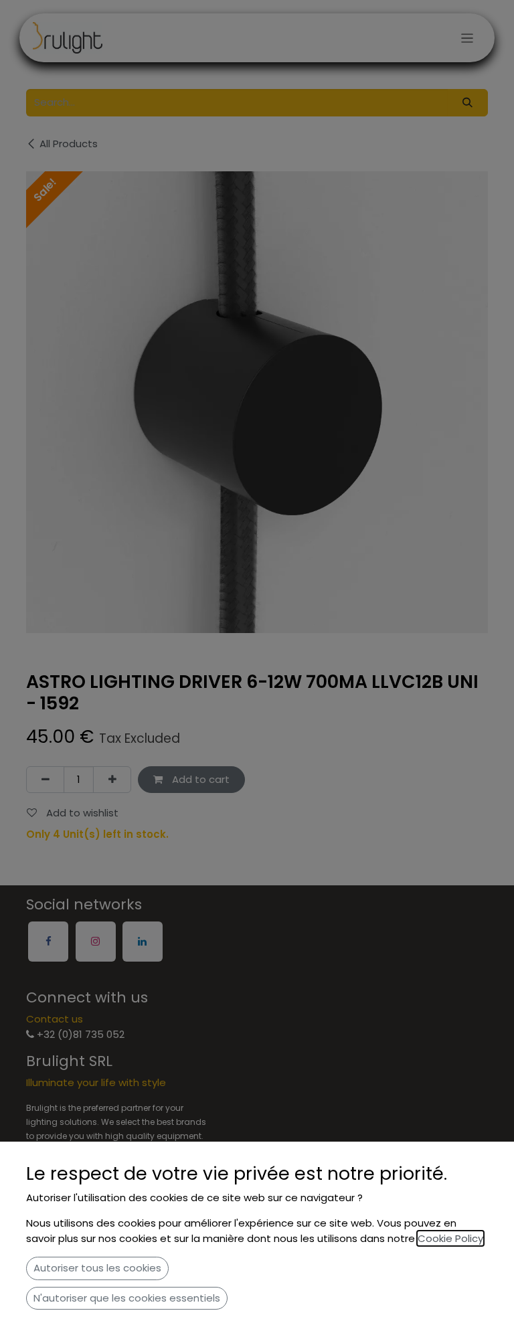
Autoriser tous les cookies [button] (97, 1268)
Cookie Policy (450, 1238)
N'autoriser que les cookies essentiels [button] (126, 1298)
